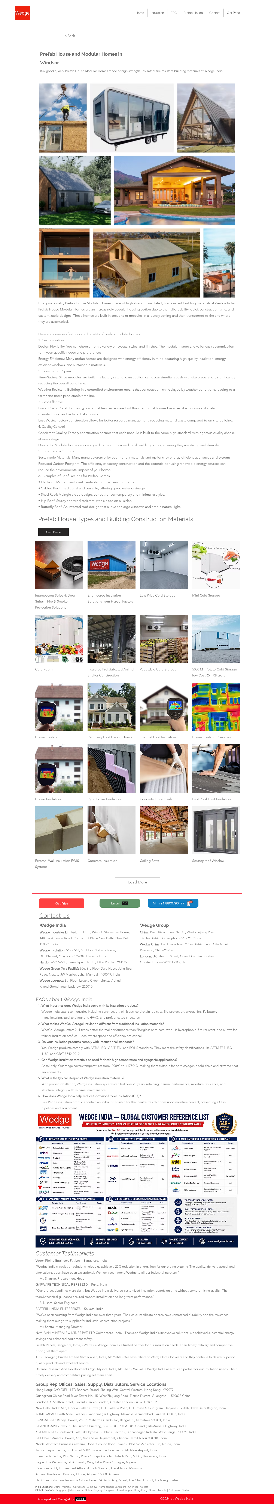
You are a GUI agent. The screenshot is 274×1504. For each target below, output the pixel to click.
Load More (137, 882)
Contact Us (54, 915)
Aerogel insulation (85, 1024)
